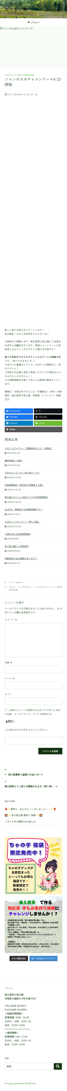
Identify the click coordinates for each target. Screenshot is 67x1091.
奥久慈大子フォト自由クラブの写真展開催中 (26, 497)
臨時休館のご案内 (13, 461)
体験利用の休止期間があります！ (21, 558)
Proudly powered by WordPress (20, 1083)
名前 (8, 662)
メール (10, 678)
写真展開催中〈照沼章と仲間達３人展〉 (24, 485)
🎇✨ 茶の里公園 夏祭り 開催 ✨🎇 (23, 815)
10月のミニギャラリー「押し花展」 (22, 522)
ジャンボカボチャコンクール (44, 587)
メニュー (35, 22)
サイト (8, 694)
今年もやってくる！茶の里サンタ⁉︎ (22, 473)
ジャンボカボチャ (24, 587)
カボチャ (12, 587)
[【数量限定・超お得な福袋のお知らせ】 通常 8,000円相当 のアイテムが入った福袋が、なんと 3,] (33, 865)
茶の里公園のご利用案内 (17, 546)
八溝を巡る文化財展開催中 (18, 534)
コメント (11, 620)
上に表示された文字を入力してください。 (27, 730)
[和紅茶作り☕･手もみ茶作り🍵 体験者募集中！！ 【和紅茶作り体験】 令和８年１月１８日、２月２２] (33, 924)
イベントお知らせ (16, 582)
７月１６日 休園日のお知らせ (20, 821)
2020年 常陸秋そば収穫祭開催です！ (24, 509)
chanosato (28, 75)
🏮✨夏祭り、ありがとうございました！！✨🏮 (30, 809)
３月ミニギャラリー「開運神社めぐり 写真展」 (29, 448)
